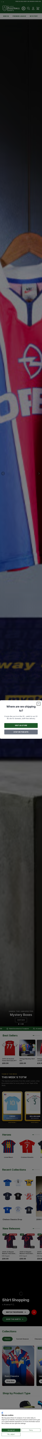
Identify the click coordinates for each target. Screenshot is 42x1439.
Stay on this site (21, 732)
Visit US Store (21, 725)
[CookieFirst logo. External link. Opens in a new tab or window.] (2, 1413)
